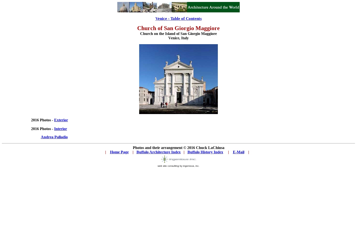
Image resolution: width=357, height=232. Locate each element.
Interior (60, 129)
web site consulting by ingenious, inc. (178, 166)
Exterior (61, 120)
